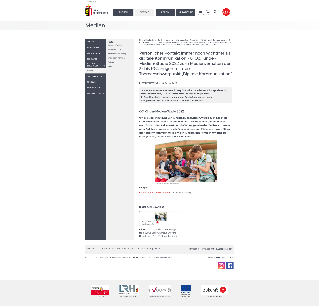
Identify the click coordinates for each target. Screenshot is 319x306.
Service (144, 12)
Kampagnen (104, 249)
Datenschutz (207, 249)
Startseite (152, 40)
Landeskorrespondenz (180, 40)
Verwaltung (186, 12)
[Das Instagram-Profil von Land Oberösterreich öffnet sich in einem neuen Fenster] (221, 265)
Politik (165, 12)
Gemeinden (146, 249)
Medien (111, 42)
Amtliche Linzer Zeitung (117, 54)
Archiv (192, 40)
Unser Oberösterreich (116, 58)
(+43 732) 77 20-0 (146, 257)
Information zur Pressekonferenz (165, 192)
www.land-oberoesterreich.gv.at (221, 257)
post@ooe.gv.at (166, 257)
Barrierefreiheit (224, 249)
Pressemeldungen (115, 49)
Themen (123, 12)
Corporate (114, 45)
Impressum (194, 249)
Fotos (110, 66)
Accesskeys (91, 1)
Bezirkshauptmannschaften (125, 249)
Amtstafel (92, 249)
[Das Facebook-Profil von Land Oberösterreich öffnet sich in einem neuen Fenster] (230, 265)
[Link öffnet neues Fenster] (226, 10)
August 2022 (201, 40)
